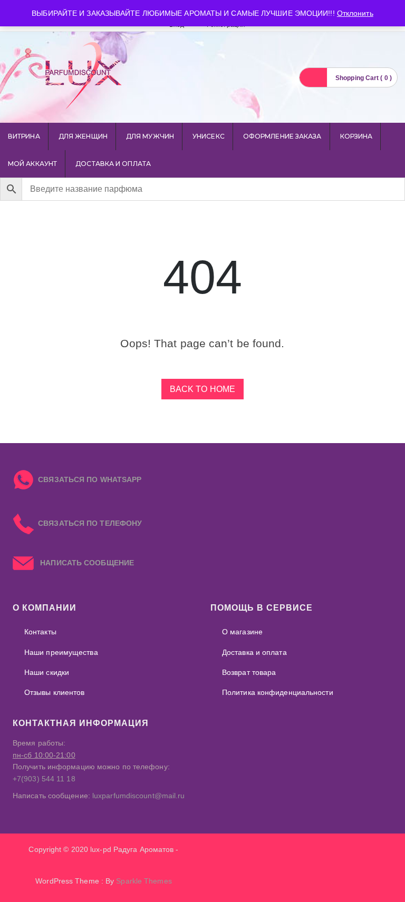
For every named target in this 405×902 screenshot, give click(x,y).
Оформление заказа (282, 136)
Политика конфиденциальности (277, 692)
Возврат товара (249, 672)
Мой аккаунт (32, 164)
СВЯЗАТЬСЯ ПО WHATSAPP (89, 479)
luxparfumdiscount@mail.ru (138, 795)
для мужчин (150, 136)
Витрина (24, 136)
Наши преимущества (61, 652)
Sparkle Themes (143, 881)
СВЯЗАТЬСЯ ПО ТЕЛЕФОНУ (88, 523)
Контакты (40, 632)
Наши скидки (46, 672)
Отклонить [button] (355, 13)
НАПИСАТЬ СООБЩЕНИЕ (84, 562)
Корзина (356, 136)
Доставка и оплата (113, 164)
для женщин (83, 136)
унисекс (208, 136)
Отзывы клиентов (54, 692)
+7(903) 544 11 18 (44, 778)
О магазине (242, 632)
